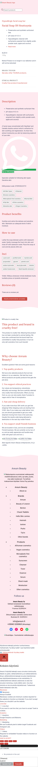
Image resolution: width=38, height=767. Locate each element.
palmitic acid (25, 261)
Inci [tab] (4, 253)
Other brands (23, 537)
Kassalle (18, 764)
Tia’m (23, 533)
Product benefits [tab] (11, 214)
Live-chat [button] (3, 704)
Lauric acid (6, 258)
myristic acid (28, 258)
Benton (23, 508)
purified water (17, 258)
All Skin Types (8, 191)
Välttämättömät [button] (7, 652)
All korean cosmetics (23, 546)
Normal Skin (28, 199)
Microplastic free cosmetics (22, 555)
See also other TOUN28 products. (14, 73)
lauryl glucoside (21, 265)
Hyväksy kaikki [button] (19, 652)
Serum (23, 577)
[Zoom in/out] (2, 741)
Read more (12, 47)
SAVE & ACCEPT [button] (5, 738)
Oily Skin (6, 202)
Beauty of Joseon (23, 504)
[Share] (10, 741)
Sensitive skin (8, 206)
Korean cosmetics (9, 195)
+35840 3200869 (15, 624)
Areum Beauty (21, 487)
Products (21, 542)
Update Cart (6, 764)
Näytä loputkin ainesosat (26, 269)
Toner (23, 569)
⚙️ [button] (1, 652)
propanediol (6, 261)
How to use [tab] (8, 232)
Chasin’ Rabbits (23, 512)
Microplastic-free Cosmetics (12, 199)
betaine (31, 265)
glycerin (15, 261)
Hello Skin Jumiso (23, 516)
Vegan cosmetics (23, 550)
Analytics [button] (3, 713)
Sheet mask (23, 581)
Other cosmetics (18, 202)
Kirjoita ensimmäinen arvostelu (14, 299)
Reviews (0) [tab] (8, 285)
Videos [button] (2, 729)
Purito (23, 529)
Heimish (23, 520)
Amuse (23, 500)
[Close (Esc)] (15, 741)
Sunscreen (23, 561)
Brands (21, 496)
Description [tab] (9, 101)
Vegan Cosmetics (21, 206)
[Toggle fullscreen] (6, 741)
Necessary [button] (3, 690)
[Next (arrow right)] (6, 744)
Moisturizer (23, 585)
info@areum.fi (19, 621)
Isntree (23, 524)
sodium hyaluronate (9, 269)
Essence (23, 573)
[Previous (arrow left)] (2, 744)
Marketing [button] (3, 720)
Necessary (5, 692)
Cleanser (19, 191)
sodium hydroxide (8, 265)
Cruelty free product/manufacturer (14, 83)
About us (22, 491)
